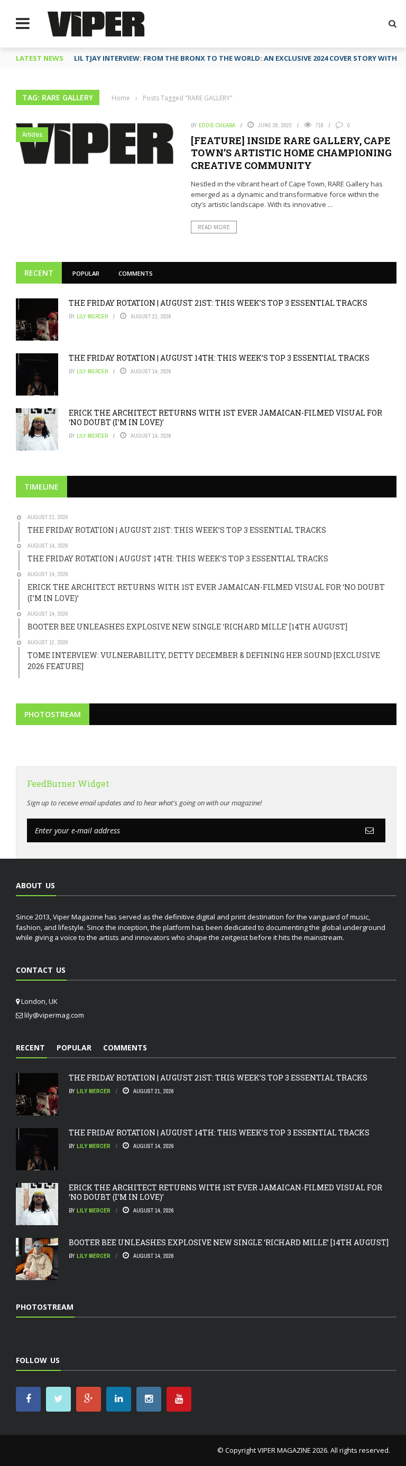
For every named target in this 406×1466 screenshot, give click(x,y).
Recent (38, 273)
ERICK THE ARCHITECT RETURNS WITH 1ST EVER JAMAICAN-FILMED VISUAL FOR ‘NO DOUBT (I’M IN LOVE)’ (225, 417)
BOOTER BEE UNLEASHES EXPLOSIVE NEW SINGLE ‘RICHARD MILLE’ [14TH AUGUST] (229, 1242)
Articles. (33, 134)
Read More (214, 227)
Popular (85, 273)
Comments (135, 273)
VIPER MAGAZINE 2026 (292, 1450)
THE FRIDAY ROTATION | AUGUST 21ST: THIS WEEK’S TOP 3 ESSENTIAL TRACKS (218, 303)
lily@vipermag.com (54, 1015)
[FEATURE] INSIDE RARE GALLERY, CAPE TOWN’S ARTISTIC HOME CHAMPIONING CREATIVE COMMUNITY (291, 153)
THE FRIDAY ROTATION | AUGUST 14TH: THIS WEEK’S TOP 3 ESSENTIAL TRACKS (219, 358)
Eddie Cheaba (217, 125)
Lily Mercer (92, 316)
